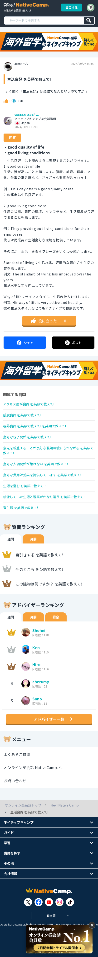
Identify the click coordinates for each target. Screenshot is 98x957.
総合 (56, 617)
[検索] (89, 20)
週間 (10, 539)
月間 (33, 539)
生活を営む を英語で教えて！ (25, 485)
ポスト (76, 342)
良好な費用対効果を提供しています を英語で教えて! (42, 474)
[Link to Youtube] (49, 902)
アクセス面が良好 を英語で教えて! (28, 404)
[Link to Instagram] (59, 902)
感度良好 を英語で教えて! (22, 415)
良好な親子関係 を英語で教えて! (27, 437)
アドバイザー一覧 (49, 719)
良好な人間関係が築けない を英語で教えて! (35, 463)
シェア (28, 342)
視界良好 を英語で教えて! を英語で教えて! (34, 426)
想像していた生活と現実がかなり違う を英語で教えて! (43, 496)
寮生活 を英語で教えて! (20, 507)
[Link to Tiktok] (70, 902)
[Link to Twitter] (28, 902)
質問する (71, 7)
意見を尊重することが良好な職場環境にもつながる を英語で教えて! (48, 450)
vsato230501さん (27, 114)
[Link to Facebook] (38, 902)
